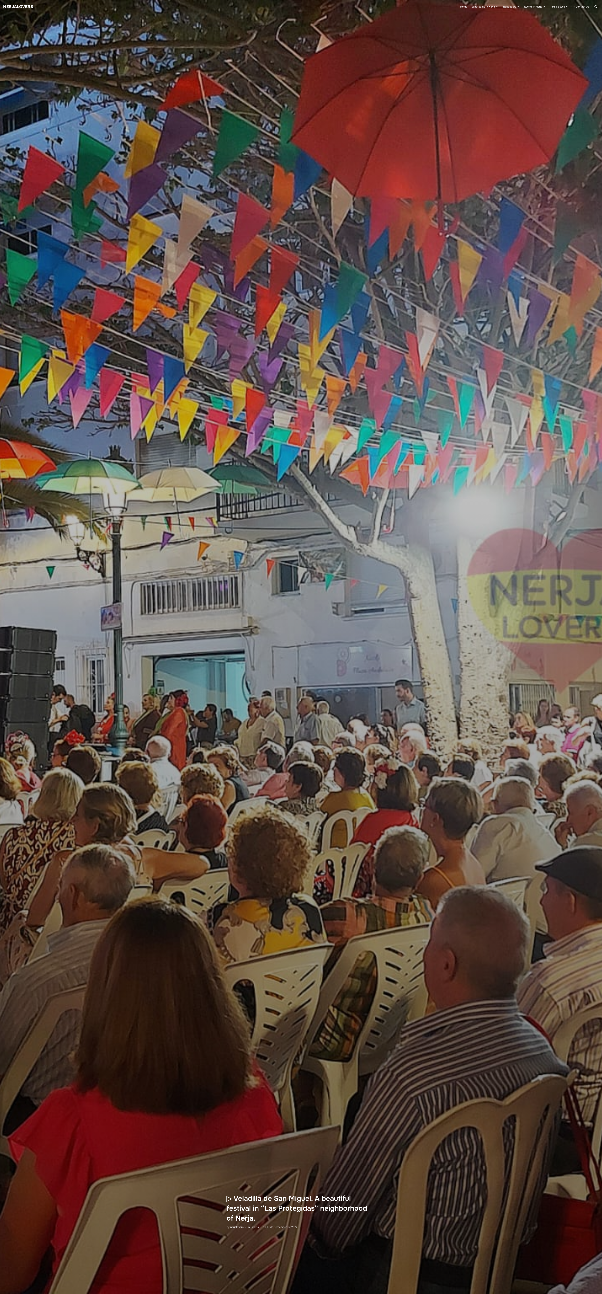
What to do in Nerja (483, 6)
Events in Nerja (533, 6)
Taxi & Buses (557, 6)
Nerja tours (509, 6)
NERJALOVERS (18, 6)
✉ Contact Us (581, 6)
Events (255, 1227)
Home (463, 6)
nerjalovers (237, 1227)
